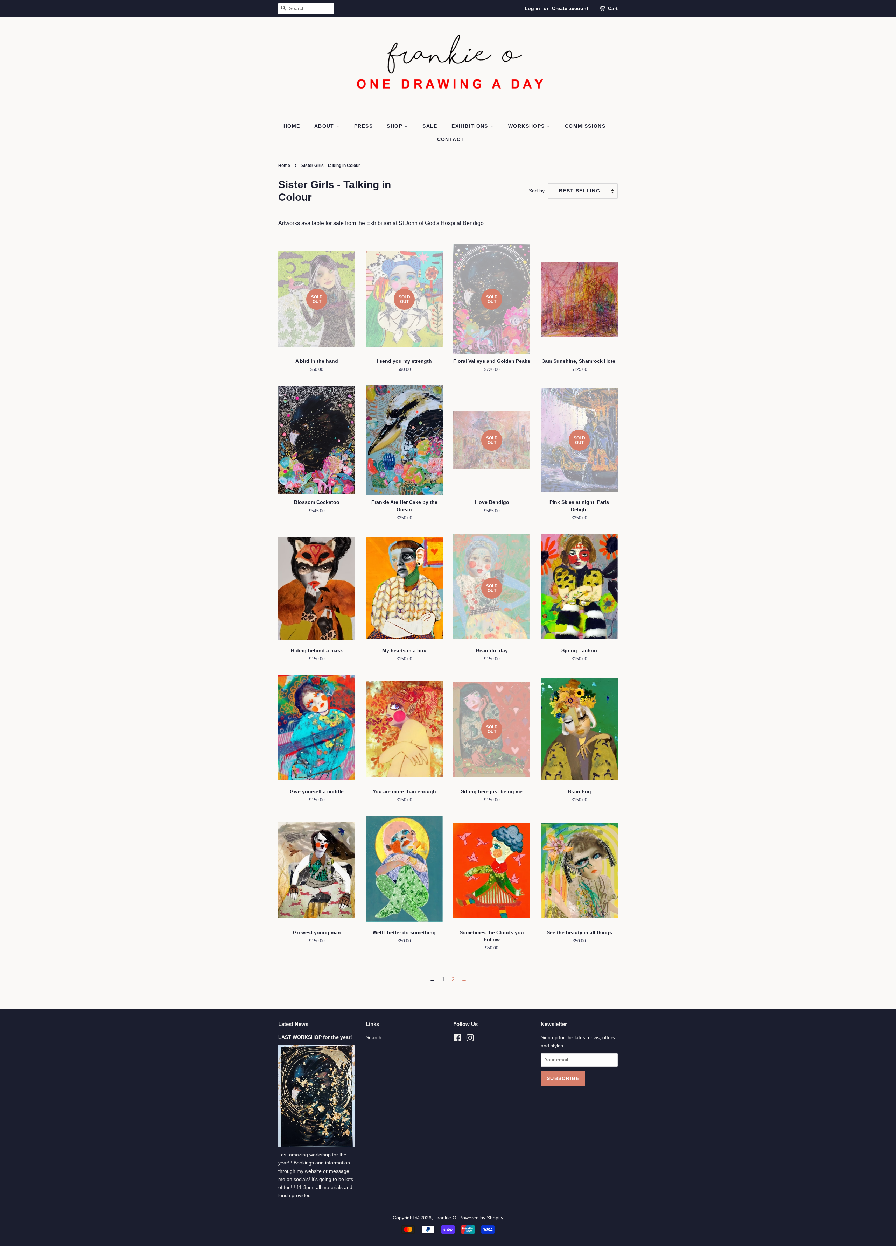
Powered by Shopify (481, 1217)
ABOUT (325, 126)
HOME (292, 126)
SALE (430, 126)
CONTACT (450, 139)
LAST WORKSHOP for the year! (315, 1037)
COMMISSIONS (585, 126)
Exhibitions (470, 126)
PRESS (363, 126)
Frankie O (445, 1217)
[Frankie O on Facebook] (457, 1039)
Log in (532, 8)
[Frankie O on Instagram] (470, 1039)
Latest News (293, 1024)
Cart (613, 8)
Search (374, 1037)
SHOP (395, 126)
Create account (570, 8)
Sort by (537, 190)
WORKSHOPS (527, 126)
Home (284, 165)
